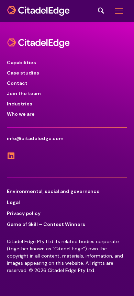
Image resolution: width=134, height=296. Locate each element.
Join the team (24, 93)
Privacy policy (24, 213)
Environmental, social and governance (53, 191)
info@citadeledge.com (35, 138)
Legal (13, 202)
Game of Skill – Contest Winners (46, 224)
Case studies (23, 73)
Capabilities (21, 62)
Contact (17, 83)
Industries (19, 104)
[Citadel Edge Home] (38, 11)
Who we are (21, 114)
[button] (119, 11)
